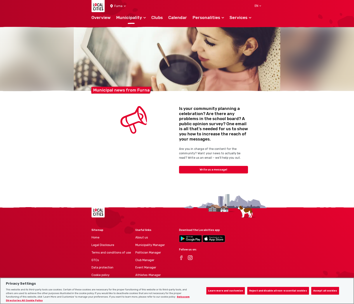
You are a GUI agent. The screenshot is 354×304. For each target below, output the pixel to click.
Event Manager (145, 267)
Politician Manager (148, 252)
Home (95, 237)
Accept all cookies (325, 290)
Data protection (102, 267)
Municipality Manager (150, 245)
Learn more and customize (225, 290)
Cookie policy (100, 275)
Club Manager (144, 260)
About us (141, 237)
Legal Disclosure (102, 245)
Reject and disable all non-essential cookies (278, 290)
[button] (118, 6)
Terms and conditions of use (111, 252)
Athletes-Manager (148, 275)
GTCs (95, 260)
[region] (177, 291)
